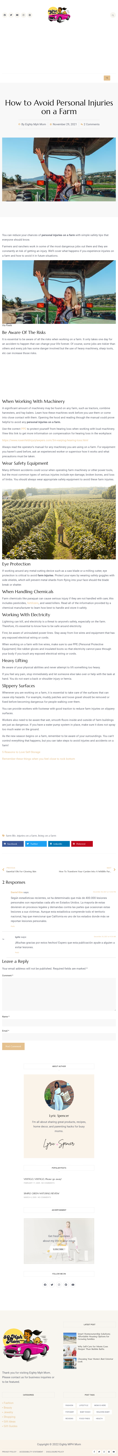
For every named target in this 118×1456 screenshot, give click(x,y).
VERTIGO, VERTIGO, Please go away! (43, 1179)
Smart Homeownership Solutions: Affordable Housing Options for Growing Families (94, 1336)
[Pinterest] (29, 15)
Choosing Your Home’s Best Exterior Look (95, 1360)
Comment (7, 975)
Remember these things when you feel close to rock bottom (38, 758)
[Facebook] (4, 15)
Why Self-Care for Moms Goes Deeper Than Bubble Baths (93, 1347)
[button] (13, 844)
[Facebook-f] (94, 1452)
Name (5, 1016)
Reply (13, 926)
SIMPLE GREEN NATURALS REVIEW (41, 1193)
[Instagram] (23, 15)
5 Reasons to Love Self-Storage (21, 752)
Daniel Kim (17, 892)
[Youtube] (17, 15)
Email (5, 1031)
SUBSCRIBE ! (59, 1249)
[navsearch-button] (113, 15)
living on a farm (47, 835)
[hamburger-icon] (107, 78)
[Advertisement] (59, 48)
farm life (11, 835)
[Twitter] (11, 15)
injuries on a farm (27, 835)
